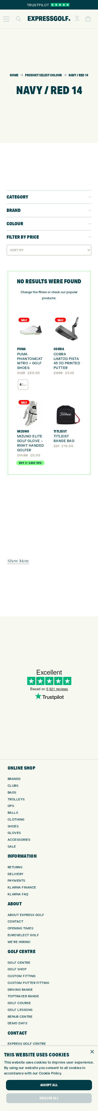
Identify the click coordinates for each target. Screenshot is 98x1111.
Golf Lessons (20, 1010)
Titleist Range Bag (64, 438)
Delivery (16, 874)
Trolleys (16, 799)
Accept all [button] (49, 1085)
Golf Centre (19, 963)
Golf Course (19, 1003)
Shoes (13, 826)
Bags (12, 793)
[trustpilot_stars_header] (60, 5)
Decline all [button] (49, 1098)
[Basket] (88, 19)
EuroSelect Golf (23, 935)
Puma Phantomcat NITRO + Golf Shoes (30, 361)
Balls (13, 813)
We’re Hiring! (19, 942)
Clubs (13, 786)
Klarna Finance (22, 887)
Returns (15, 867)
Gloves (14, 833)
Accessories (19, 840)
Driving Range (20, 990)
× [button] (92, 1052)
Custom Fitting (22, 976)
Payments (16, 881)
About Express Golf (26, 915)
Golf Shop (17, 969)
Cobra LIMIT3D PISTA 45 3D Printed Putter (67, 361)
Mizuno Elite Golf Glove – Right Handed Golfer (30, 443)
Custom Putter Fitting (28, 983)
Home (14, 75)
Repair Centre (20, 1017)
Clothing (16, 820)
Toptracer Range (23, 996)
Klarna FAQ (18, 894)
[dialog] (49, 1078)
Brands (14, 779)
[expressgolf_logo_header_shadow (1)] (49, 19)
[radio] (23, 384)
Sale (12, 847)
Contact (15, 922)
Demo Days (17, 1023)
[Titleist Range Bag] (67, 413)
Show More (18, 560)
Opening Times (20, 928)
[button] (6, 19)
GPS (11, 806)
